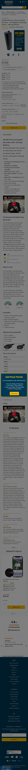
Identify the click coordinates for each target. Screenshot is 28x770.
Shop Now (14, 393)
